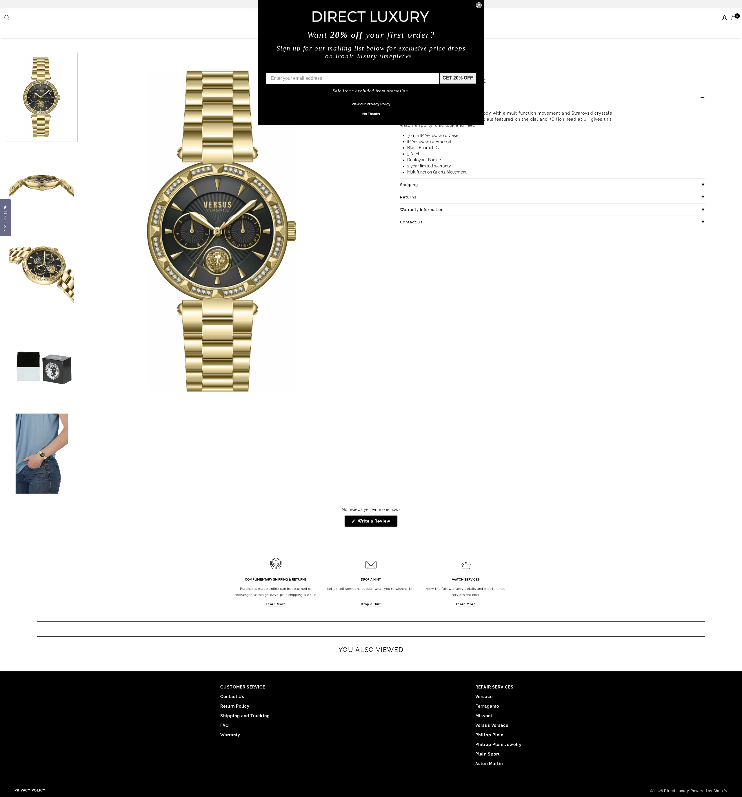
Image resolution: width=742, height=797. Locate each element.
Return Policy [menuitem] (235, 706)
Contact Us (411, 222)
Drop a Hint (371, 604)
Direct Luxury (676, 791)
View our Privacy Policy (371, 104)
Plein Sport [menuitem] (487, 754)
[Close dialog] (479, 5)
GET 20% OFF (458, 77)
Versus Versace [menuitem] (491, 725)
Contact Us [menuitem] (232, 696)
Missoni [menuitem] (483, 715)
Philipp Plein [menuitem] (489, 735)
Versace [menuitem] (483, 696)
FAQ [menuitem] (224, 725)
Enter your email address (293, 68)
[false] (7, 18)
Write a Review (377, 522)
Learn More (276, 604)
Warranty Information (422, 209)
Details (407, 97)
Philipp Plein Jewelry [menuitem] (498, 744)
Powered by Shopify (709, 791)
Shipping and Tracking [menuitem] (245, 715)
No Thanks (371, 114)
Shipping (409, 184)
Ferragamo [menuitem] (487, 706)
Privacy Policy (30, 790)
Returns (408, 197)
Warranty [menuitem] (230, 735)
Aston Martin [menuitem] (489, 763)
